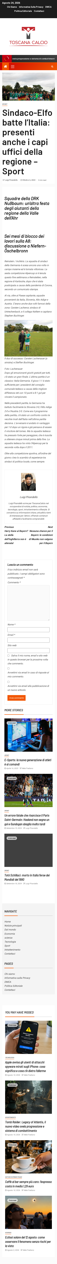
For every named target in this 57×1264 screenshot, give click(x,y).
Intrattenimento (12, 949)
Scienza (8, 1232)
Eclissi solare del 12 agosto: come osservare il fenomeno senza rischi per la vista (28, 1241)
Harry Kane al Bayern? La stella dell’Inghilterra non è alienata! (16, 535)
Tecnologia (10, 941)
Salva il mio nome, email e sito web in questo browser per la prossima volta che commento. (27, 659)
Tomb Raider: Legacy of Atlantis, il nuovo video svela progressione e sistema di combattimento (25, 1126)
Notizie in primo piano (13, 1177)
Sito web (11, 645)
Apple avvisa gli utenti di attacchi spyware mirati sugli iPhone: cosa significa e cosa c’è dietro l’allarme (25, 1066)
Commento (13, 582)
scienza (8, 937)
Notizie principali (13, 925)
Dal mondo (10, 929)
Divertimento (10, 1117)
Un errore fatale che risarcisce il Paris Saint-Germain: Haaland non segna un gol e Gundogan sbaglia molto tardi (26, 819)
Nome (11, 624)
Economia (9, 933)
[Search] (52, 66)
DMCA (48, 7)
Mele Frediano (27, 768)
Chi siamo (12, 7)
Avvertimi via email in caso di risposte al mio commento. (28, 674)
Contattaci (39, 11)
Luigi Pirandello (11, 180)
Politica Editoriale (23, 11)
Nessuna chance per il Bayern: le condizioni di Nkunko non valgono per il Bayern (41, 535)
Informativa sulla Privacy (31, 7)
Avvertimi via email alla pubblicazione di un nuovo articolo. (28, 688)
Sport (4, 104)
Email (11, 634)
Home (7, 921)
